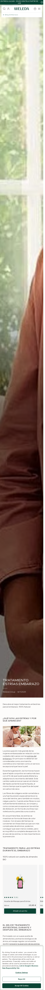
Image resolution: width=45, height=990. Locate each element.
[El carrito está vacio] (35, 8)
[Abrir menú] (39, 8)
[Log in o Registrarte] (8, 8)
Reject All (21, 979)
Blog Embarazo (11, 15)
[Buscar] (4, 8)
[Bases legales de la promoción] (41, 2)
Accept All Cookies (21, 986)
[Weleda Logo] (21, 8)
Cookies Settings (21, 972)
